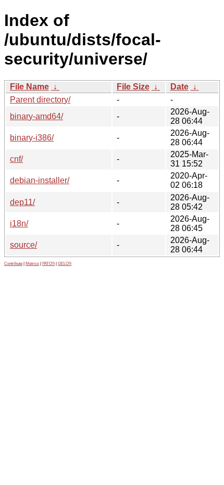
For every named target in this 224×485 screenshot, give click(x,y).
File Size (133, 86)
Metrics (32, 263)
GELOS (64, 263)
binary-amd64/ (36, 116)
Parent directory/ (40, 99)
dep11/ (22, 202)
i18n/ (19, 223)
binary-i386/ (32, 137)
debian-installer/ (39, 180)
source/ (23, 244)
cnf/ (16, 159)
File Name (29, 86)
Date (179, 86)
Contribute (13, 263)
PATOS (48, 263)
